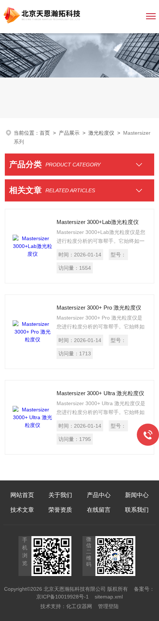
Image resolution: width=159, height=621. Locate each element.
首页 (45, 133)
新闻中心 (137, 495)
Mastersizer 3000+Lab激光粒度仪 (98, 222)
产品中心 (99, 495)
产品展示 (69, 133)
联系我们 (137, 510)
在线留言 (99, 510)
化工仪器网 (79, 606)
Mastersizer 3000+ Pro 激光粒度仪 (99, 307)
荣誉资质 (60, 510)
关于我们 (60, 495)
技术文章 (22, 510)
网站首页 (22, 495)
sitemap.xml (109, 597)
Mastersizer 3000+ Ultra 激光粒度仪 (100, 393)
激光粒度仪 (101, 133)
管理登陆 (108, 606)
